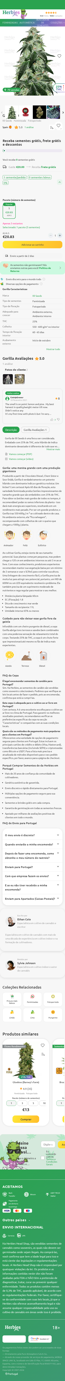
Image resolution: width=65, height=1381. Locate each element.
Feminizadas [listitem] (10, 22)
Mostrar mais (53, 449)
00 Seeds (37, 295)
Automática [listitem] (27, 22)
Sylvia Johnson (26, 963)
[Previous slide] (2, 112)
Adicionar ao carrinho (33, 244)
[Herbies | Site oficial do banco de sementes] (18, 13)
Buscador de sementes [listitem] (42, 22)
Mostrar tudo (53, 349)
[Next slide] (63, 112)
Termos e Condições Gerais (51, 1162)
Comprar (25, 1119)
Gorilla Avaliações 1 (35, 429)
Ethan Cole (24, 919)
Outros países (14, 1220)
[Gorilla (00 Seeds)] (32, 60)
